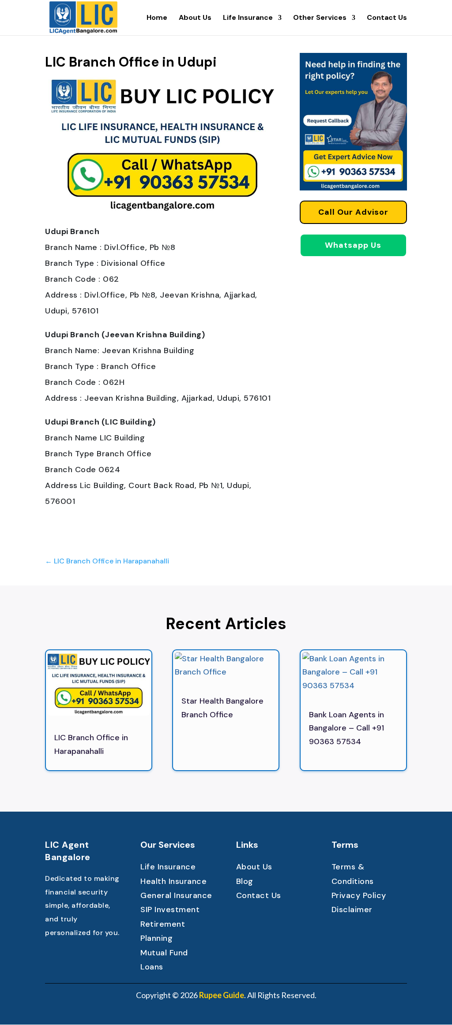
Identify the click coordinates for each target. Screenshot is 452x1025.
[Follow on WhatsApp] (105, 957)
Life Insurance (248, 18)
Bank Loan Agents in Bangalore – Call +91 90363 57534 (346, 728)
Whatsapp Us (353, 245)
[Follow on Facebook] (52, 957)
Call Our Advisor (353, 212)
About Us (195, 18)
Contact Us (387, 18)
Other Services (320, 18)
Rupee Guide (221, 995)
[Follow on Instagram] (87, 957)
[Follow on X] (70, 957)
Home (157, 18)
